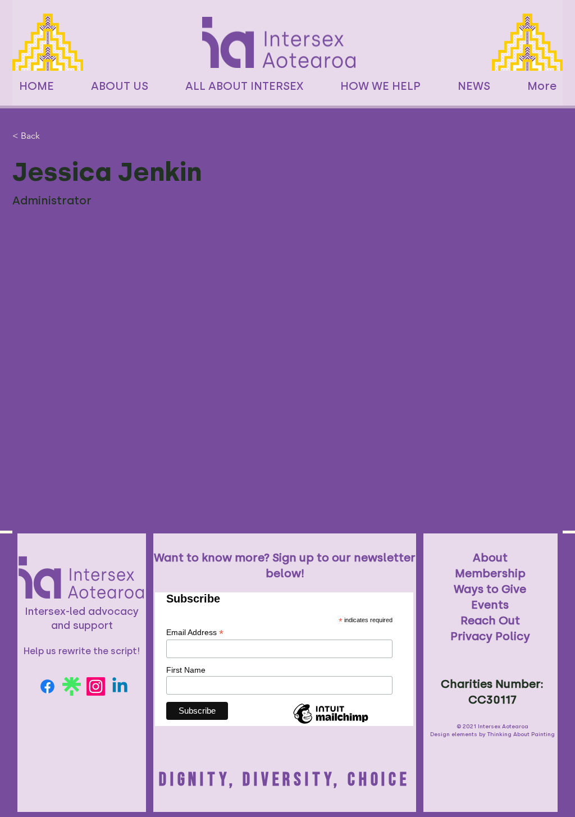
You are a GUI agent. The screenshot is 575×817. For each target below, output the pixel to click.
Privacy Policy (490, 636)
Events (490, 604)
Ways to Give (490, 589)
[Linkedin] (120, 686)
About (490, 557)
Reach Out (490, 620)
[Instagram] (95, 686)
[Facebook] (47, 686)
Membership (490, 573)
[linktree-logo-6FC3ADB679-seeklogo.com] (71, 686)
